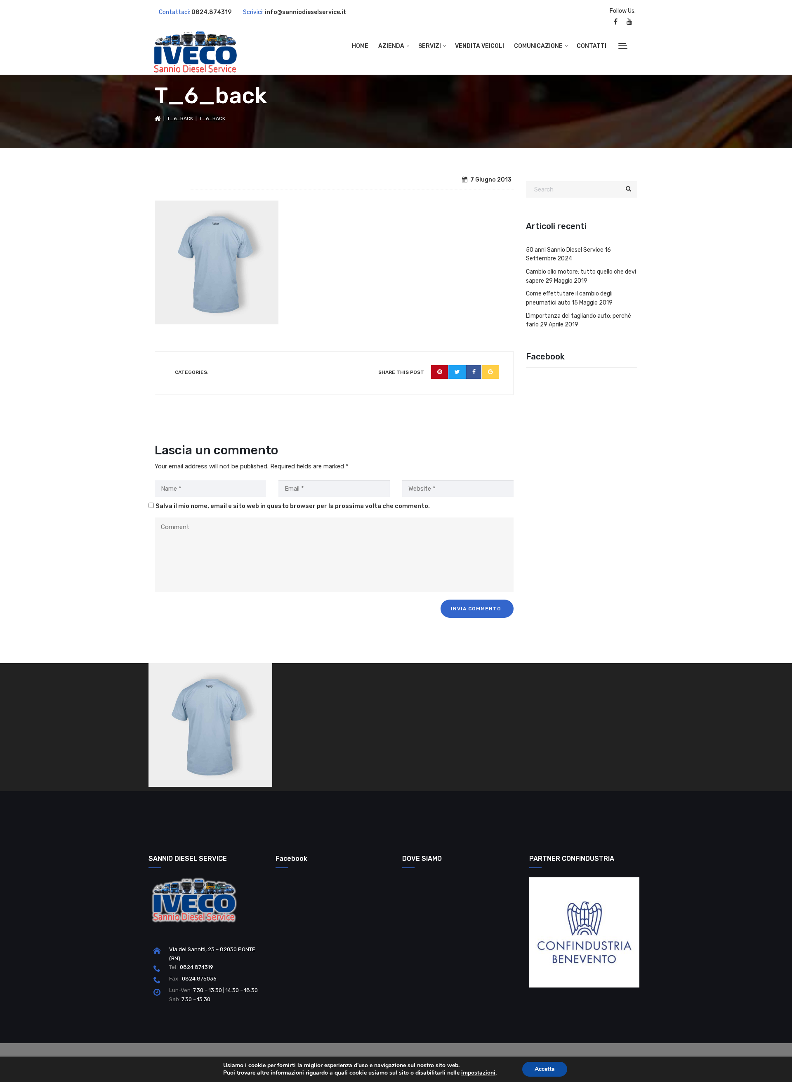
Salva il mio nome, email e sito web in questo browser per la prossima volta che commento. (293, 506)
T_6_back (180, 118)
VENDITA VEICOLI (479, 46)
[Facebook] (474, 372)
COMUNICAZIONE (538, 46)
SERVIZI (429, 46)
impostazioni (478, 1073)
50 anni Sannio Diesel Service (564, 249)
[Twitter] (457, 372)
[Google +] (490, 372)
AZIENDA (391, 46)
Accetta (545, 1069)
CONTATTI (591, 46)
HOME (360, 46)
